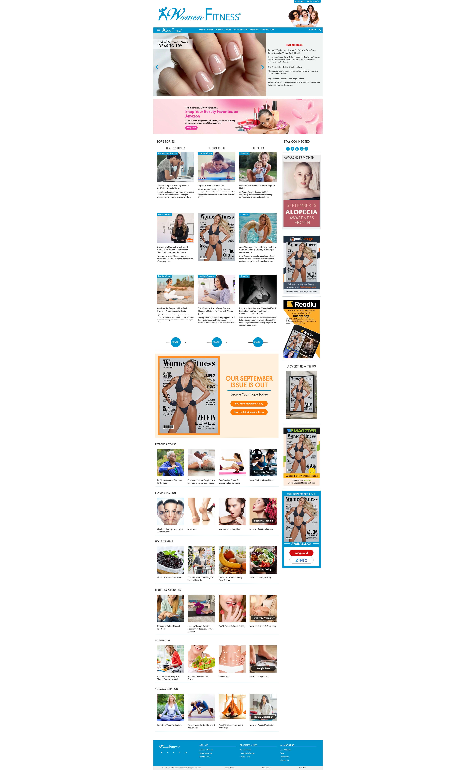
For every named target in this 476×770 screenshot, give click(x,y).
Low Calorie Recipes (247, 753)
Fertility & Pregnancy (206, 276)
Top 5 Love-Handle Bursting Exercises (285, 67)
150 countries (314, 1)
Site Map (301, 1)
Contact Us (284, 760)
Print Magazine (267, 30)
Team (282, 753)
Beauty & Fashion (164, 215)
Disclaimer (265, 768)
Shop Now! (191, 127)
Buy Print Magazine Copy (249, 403)
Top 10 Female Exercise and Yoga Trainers (286, 78)
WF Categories (245, 750)
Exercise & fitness (164, 276)
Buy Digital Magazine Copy (249, 412)
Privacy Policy (229, 768)
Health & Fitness (206, 30)
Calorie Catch (245, 757)
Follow (312, 30)
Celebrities (219, 30)
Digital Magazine (240, 30)
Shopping (254, 30)
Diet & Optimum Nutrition (167, 153)
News (228, 30)
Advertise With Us (206, 750)
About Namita (285, 750)
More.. (176, 342)
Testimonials (284, 757)
